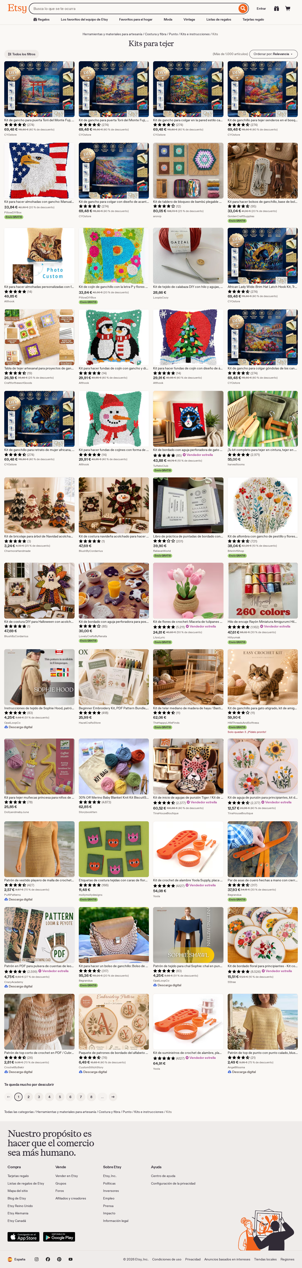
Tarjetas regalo (253, 19)
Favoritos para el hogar (135, 19)
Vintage (189, 19)
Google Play (59, 1237)
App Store (23, 1237)
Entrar (261, 8)
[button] (16, 1259)
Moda (168, 19)
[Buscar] (243, 8)
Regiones (287, 1259)
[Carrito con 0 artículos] (288, 8)
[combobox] (133, 8)
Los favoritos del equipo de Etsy (84, 19)
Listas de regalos (218, 19)
